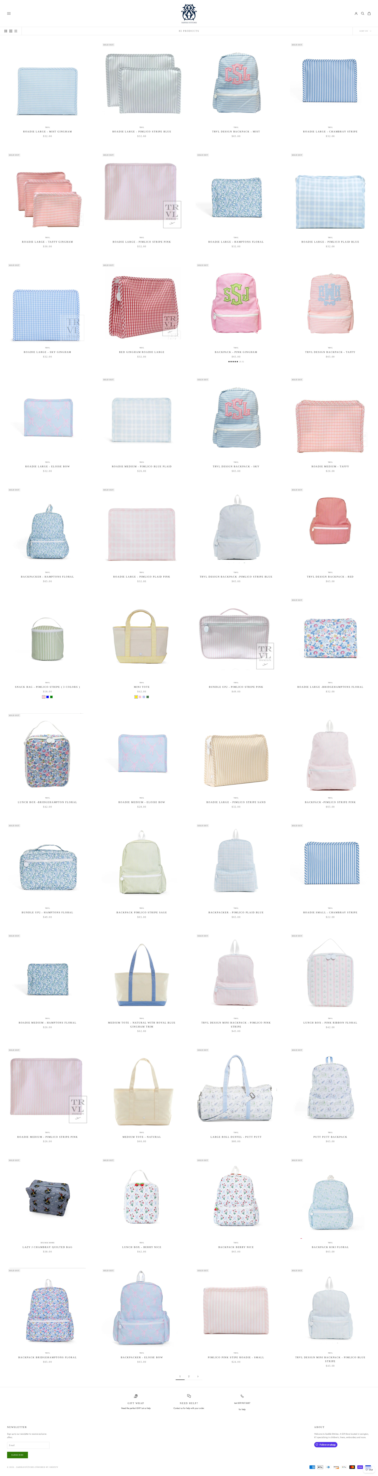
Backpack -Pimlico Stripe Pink (330, 802)
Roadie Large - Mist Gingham (47, 131)
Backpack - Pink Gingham (236, 352)
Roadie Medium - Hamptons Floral (47, 1022)
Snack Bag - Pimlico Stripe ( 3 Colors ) (47, 687)
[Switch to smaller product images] (10, 31)
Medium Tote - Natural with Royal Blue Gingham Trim (142, 1024)
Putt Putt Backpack (330, 1137)
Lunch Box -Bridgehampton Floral (47, 802)
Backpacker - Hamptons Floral (47, 576)
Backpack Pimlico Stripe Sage (142, 912)
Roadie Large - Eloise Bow (47, 466)
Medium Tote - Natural (142, 1137)
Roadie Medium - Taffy (330, 466)
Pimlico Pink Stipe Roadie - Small (236, 1357)
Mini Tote (142, 687)
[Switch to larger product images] (5, 31)
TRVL (47, 127)
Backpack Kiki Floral (330, 1247)
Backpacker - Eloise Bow (142, 1357)
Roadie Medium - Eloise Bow (141, 802)
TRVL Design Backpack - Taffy (330, 352)
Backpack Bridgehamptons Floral (47, 1357)
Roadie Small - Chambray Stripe (330, 912)
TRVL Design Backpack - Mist (236, 131)
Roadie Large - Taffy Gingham (47, 242)
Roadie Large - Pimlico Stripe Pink (142, 242)
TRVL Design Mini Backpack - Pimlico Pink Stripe (236, 1024)
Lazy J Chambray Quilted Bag (48, 1247)
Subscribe (17, 1455)
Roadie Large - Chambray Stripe (330, 131)
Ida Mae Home (48, 1243)
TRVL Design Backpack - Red (330, 576)
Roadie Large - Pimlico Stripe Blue (141, 131)
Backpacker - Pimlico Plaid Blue (236, 912)
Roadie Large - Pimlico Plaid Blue (330, 242)
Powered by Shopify (46, 1467)
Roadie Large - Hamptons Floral (236, 242)
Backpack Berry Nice (236, 1247)
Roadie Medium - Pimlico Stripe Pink (47, 1137)
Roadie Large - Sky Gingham (47, 352)
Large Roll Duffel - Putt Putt (236, 1137)
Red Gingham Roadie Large (142, 352)
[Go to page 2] (197, 1376)
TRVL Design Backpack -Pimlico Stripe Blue (236, 576)
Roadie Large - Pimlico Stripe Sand (236, 802)
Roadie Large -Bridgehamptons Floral (330, 687)
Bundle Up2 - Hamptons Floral (47, 912)
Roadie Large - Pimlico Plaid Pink (141, 576)
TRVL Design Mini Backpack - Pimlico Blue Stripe (330, 1359)
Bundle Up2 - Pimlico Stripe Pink (236, 687)
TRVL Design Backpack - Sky (236, 466)
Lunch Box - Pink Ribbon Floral (330, 1022)
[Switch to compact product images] (15, 31)
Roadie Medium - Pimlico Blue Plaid (142, 466)
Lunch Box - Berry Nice (142, 1247)
